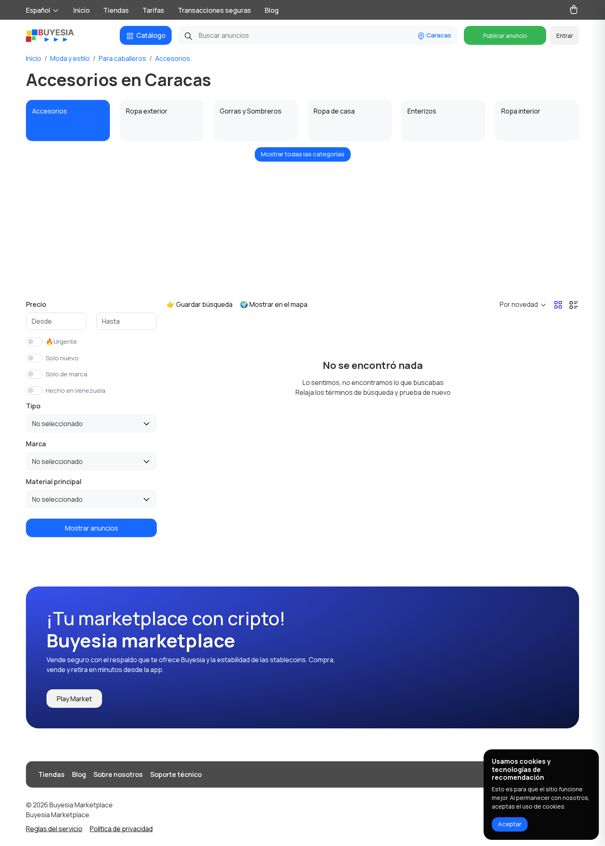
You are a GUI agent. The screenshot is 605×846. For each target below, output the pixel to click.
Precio (36, 304)
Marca (36, 443)
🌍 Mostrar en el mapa (273, 304)
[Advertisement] (302, 225)
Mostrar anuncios (91, 528)
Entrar (564, 35)
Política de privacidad (121, 828)
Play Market (74, 698)
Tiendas (116, 10)
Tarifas (153, 10)
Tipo (33, 405)
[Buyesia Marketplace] (56, 35)
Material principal (53, 481)
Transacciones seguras (214, 10)
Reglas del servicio (54, 828)
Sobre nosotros (118, 774)
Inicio (81, 10)
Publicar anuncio (505, 35)
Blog (272, 10)
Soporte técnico (176, 774)
